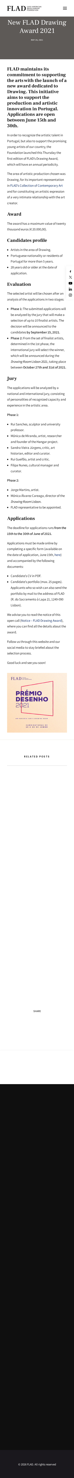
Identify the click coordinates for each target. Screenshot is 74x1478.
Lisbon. (26, 501)
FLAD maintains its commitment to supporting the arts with (36, 75)
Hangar (42, 442)
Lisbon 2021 (29, 361)
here (57, 555)
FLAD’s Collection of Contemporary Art (36, 185)
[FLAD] (29, 8)
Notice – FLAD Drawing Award (41, 620)
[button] (65, 8)
